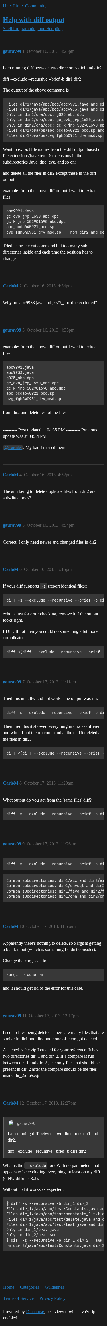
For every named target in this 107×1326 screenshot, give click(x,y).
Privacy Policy (52, 1298)
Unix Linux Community (25, 5)
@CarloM (13, 447)
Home (8, 1287)
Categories (29, 1287)
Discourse (35, 1311)
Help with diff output (33, 19)
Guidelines (54, 1287)
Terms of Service (18, 1298)
